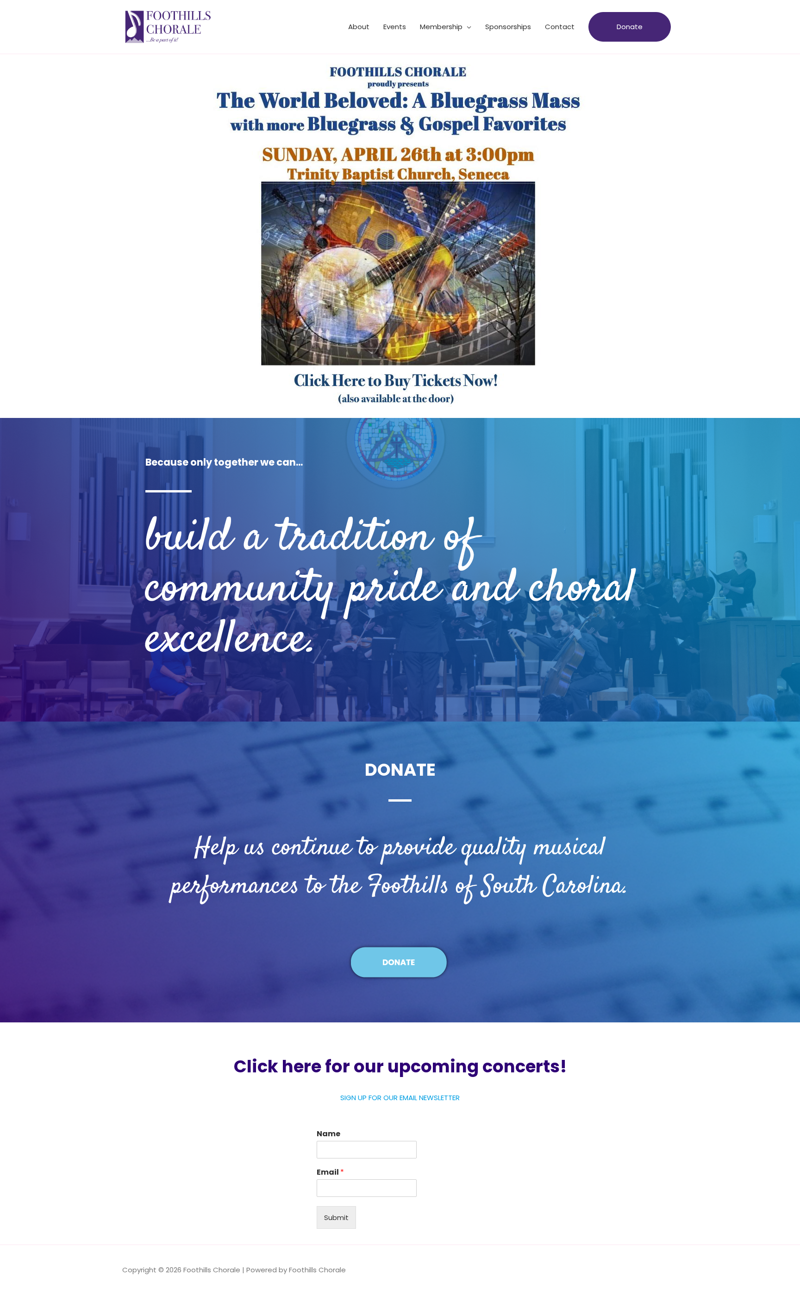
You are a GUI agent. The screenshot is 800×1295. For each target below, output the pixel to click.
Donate (630, 26)
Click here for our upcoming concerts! (400, 1066)
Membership (441, 26)
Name (328, 1134)
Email (330, 1172)
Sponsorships (508, 26)
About (358, 26)
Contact (560, 26)
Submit (336, 1217)
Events (394, 26)
